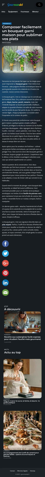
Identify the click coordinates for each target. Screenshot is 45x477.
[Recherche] (39, 4)
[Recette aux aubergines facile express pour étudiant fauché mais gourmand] (22, 322)
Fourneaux (6, 23)
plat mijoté (6, 224)
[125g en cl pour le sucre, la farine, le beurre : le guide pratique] (22, 378)
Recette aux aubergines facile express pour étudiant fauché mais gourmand (22, 338)
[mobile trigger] (4, 4)
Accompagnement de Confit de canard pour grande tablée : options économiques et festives (21, 454)
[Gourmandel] (15, 4)
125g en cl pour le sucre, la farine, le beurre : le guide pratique (21, 402)
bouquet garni (21, 84)
